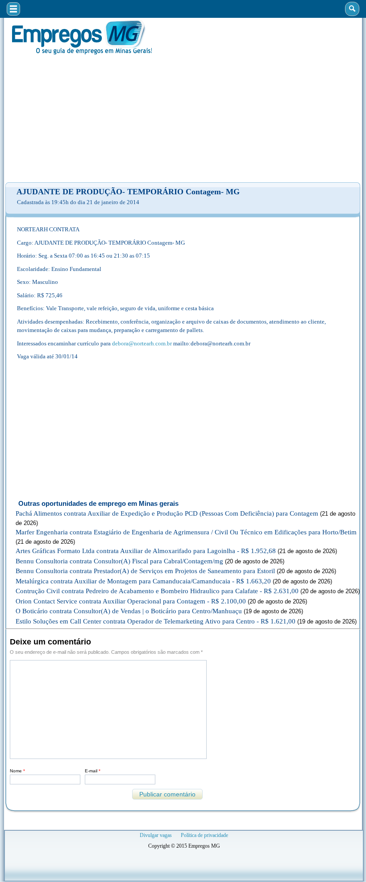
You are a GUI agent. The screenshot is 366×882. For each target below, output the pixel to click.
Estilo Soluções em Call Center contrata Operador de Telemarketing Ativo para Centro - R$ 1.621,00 (155, 621)
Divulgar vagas (156, 835)
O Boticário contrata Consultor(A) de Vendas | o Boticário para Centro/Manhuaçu (129, 611)
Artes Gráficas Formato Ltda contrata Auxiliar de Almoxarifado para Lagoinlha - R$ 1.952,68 (146, 550)
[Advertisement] (183, 118)
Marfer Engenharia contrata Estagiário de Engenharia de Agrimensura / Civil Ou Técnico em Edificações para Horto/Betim (186, 532)
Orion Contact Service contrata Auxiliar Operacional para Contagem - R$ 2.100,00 (131, 601)
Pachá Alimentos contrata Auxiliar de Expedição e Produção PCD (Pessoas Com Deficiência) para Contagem (167, 513)
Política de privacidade (204, 835)
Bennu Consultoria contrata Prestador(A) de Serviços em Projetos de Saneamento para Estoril (145, 570)
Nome (17, 770)
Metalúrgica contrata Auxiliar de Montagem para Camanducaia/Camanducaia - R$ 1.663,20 (143, 581)
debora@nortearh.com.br (142, 343)
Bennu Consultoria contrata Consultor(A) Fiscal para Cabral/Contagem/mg (119, 561)
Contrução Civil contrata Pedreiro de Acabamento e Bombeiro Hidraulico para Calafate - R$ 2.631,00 (157, 591)
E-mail (92, 770)
